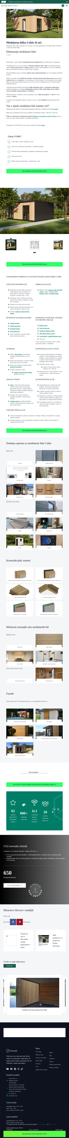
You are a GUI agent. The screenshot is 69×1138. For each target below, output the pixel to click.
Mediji (51, 1052)
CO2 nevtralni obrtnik (13, 885)
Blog (50, 1055)
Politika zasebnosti (42, 1124)
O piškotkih (9, 1129)
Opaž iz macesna (44, 328)
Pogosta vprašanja (53, 1067)
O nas (37, 1066)
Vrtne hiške (38, 1052)
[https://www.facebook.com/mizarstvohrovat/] (13, 922)
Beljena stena (43, 325)
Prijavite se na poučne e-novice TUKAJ (44, 116)
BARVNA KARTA (16, 367)
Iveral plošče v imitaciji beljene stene (50, 336)
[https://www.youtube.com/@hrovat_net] (7, 922)
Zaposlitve (52, 1058)
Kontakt (51, 1061)
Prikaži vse (10, 966)
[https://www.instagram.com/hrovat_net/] (26, 922)
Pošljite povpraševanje (55, 1064)
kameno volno (43, 293)
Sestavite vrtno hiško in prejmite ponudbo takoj (33, 784)
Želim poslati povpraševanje (34, 171)
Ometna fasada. (15, 323)
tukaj (43, 125)
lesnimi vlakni (54, 293)
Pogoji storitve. (53, 1124)
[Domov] (9, 5)
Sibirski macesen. (15, 326)
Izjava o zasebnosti (34, 1129)
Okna (11, 385)
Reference (38, 1063)
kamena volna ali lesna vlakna (23, 372)
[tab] (34, 252)
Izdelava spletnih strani (12, 1128)
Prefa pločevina (14, 331)
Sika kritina (18, 354)
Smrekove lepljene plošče (47, 331)
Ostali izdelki (39, 1060)
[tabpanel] (34, 244)
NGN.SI (21, 1128)
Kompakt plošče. (15, 329)
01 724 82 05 (12, 1093)
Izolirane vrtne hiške (41, 1057)
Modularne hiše (39, 1054)
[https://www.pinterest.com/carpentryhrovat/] (20, 922)
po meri (55, 109)
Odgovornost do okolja (41, 1069)
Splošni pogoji (59, 1129)
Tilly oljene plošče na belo (47, 333)
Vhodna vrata (14, 401)
